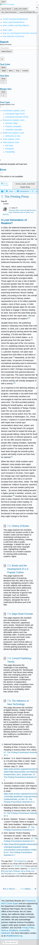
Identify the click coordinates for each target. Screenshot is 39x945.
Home (11, 191)
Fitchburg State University (17, 210)
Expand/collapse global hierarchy (3, 191)
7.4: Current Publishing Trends (19, 660)
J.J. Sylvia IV (32, 868)
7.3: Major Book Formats (20, 613)
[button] (9, 149)
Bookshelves (24, 191)
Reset (3, 67)
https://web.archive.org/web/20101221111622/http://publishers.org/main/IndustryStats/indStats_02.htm (21, 796)
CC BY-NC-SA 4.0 (18, 866)
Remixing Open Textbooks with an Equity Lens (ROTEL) (19, 212)
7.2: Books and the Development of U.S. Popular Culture (18, 569)
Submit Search (6, 51)
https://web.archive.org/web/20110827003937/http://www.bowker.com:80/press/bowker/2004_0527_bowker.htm (21, 772)
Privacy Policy (28, 928)
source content (16, 873)
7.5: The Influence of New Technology (18, 702)
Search (4, 942)
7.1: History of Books (18, 526)
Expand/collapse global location (37, 190)
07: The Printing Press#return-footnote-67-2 (20, 777)
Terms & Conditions (9, 930)
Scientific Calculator (13, 130)
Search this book (5, 44)
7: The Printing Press (19, 861)
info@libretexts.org (13, 936)
